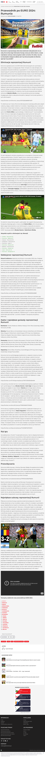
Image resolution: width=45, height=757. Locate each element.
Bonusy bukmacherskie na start (7, 732)
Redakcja (3, 721)
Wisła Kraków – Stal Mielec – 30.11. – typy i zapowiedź (18, 671)
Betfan (20, 690)
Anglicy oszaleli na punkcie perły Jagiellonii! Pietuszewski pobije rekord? (22, 677)
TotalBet (21, 707)
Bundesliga (25, 734)
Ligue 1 (24, 735)
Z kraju (10, 2)
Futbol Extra (34, 2)
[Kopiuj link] (13, 637)
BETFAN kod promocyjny (6, 735)
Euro (8, 641)
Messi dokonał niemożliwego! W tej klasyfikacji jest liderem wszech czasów (23, 660)
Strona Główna (4, 6)
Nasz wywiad (17, 2)
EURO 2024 (11, 6)
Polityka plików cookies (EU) (6, 724)
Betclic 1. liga (25, 724)
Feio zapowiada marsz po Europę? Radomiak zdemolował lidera (20, 682)
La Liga (24, 732)
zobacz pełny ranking (25, 712)
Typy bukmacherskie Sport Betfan (8, 734)
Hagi (12, 641)
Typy (21, 1)
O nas (2, 719)
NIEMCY (4, 601)
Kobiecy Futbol (24, 2)
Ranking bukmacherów (5, 731)
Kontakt (2, 722)
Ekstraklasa (25, 722)
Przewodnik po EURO (19, 641)
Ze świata (13, 2)
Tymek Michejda (11, 16)
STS (20, 701)
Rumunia (26, 641)
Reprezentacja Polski (27, 721)
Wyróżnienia (29, 1)
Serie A (24, 731)
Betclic (20, 695)
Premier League (26, 729)
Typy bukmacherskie (5, 729)
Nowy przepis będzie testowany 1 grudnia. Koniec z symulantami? (21, 665)
